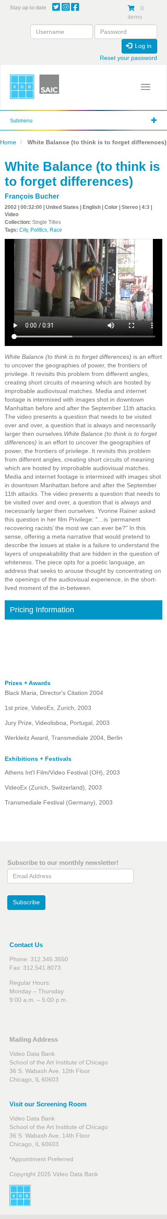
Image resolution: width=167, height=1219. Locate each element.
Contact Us (26, 944)
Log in (142, 45)
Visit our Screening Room (47, 1104)
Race (56, 230)
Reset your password (128, 57)
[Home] (22, 87)
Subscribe (26, 902)
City (23, 230)
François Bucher (32, 196)
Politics (38, 230)
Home (8, 142)
